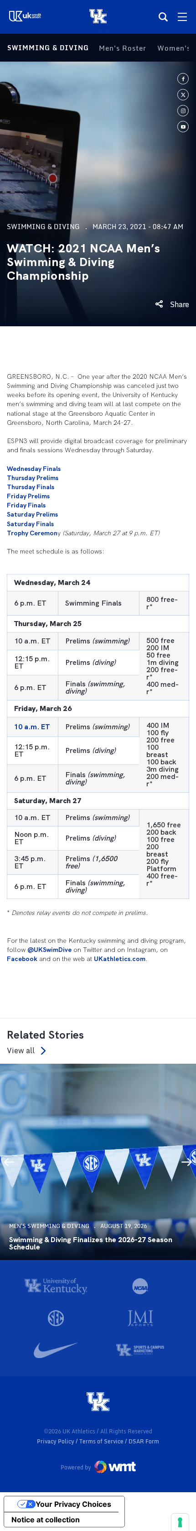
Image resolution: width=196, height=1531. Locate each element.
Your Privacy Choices (73, 1504)
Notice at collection (45, 1519)
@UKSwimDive (49, 950)
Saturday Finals (30, 524)
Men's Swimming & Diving (49, 1226)
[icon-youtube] (183, 126)
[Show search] (163, 17)
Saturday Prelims (32, 514)
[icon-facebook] (183, 78)
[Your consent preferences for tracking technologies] (180, 1522)
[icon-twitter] (183, 94)
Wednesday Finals (34, 469)
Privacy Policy (56, 1441)
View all (21, 1051)
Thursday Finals (30, 487)
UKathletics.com (119, 959)
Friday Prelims (28, 496)
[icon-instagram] (183, 110)
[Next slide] (187, 1162)
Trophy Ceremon (32, 533)
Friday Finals (26, 505)
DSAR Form (144, 1441)
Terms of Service (102, 1441)
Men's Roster (122, 47)
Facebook (22, 959)
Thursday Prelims (32, 478)
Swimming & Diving (48, 47)
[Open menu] (182, 17)
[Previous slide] (9, 1162)
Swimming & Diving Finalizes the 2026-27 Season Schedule (90, 1243)
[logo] (98, 1402)
